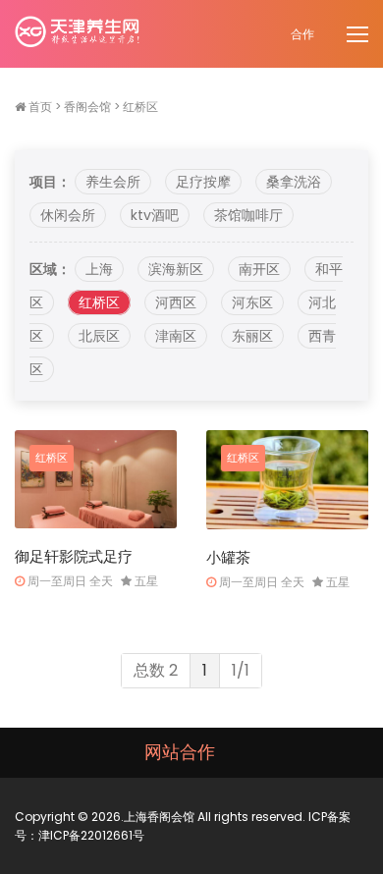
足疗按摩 (203, 181)
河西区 (175, 302)
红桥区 (140, 106)
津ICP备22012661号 (91, 835)
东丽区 (252, 336)
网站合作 (179, 751)
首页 (40, 106)
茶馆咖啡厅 (248, 215)
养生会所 (112, 181)
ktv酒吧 (155, 215)
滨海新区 (175, 269)
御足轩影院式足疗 (74, 556)
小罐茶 (228, 557)
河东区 (252, 302)
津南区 (175, 336)
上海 (99, 269)
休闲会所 (67, 215)
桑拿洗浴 (293, 181)
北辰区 (99, 336)
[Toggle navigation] (359, 35)
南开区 (259, 269)
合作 (302, 34)
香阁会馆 (87, 106)
